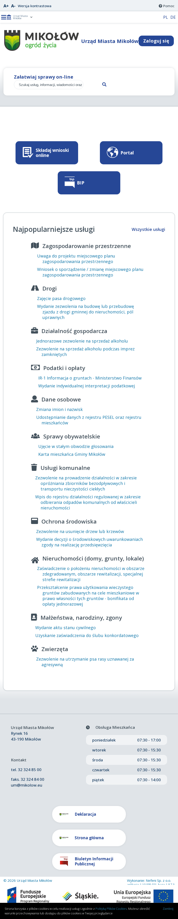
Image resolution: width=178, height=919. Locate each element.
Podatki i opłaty (64, 368)
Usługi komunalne (65, 468)
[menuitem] (167, 5)
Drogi (49, 288)
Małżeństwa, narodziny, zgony (81, 617)
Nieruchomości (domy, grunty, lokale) (93, 558)
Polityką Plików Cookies (111, 909)
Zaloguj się (156, 41)
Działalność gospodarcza (74, 331)
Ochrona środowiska (69, 521)
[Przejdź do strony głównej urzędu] (41, 49)
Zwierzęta (54, 649)
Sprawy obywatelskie (71, 436)
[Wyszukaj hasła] (88, 84)
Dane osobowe (61, 399)
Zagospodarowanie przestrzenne (86, 246)
